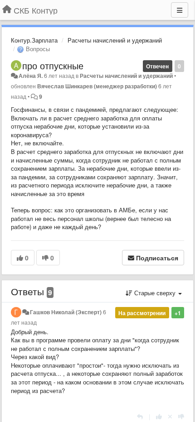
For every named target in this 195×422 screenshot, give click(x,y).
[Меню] (179, 10)
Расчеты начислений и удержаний (115, 40)
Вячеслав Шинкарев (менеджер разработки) (97, 86)
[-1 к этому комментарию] (181, 416)
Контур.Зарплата (34, 40)
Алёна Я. (31, 76)
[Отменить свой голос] (170, 416)
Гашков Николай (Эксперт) (66, 312)
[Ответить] (140, 416)
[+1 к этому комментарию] (159, 416)
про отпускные (52, 65)
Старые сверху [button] (154, 292)
